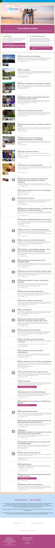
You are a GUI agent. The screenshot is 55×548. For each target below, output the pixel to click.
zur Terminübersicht (9, 44)
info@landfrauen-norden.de (9, 545)
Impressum (27, 542)
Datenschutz (27, 543)
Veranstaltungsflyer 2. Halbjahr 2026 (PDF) (14, 46)
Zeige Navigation (1, 1)
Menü (4, 1)
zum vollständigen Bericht (22, 61)
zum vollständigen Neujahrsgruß (26, 387)
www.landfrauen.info (18, 523)
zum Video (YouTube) (24, 405)
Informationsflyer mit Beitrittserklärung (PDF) (41, 48)
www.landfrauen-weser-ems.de (37, 523)
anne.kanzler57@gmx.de (7, 41)
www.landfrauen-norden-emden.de (27, 530)
